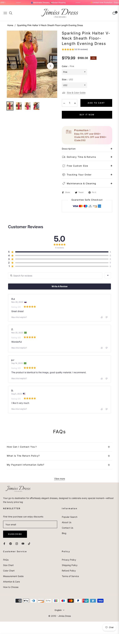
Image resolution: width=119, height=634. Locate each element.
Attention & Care (11, 581)
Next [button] (50, 66)
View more (59, 478)
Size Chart (8, 565)
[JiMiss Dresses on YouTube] (23, 543)
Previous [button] (13, 66)
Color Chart (9, 570)
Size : (67, 79)
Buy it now (87, 114)
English (58, 610)
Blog (64, 533)
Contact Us (67, 527)
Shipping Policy (69, 565)
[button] (75, 50)
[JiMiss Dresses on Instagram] (16, 543)
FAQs (6, 559)
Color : (68, 66)
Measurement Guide (13, 576)
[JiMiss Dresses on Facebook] (4, 543)
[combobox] (108, 275)
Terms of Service (70, 576)
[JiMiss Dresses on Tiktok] (30, 543)
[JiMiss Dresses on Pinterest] (10, 543)
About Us (66, 522)
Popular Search (69, 517)
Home (10, 25)
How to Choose (10, 587)
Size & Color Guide (76, 92)
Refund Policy (69, 570)
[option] (32, 64)
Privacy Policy (69, 559)
